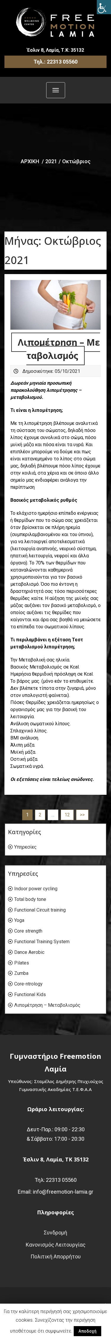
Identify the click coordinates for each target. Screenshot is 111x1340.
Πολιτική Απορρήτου (55, 1256)
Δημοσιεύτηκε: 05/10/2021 (51, 371)
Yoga (19, 920)
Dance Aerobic (29, 952)
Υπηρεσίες (25, 847)
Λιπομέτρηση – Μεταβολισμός (47, 1005)
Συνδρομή (55, 1232)
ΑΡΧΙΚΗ (30, 161)
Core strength (28, 931)
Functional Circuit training (40, 910)
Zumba (21, 973)
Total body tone (30, 899)
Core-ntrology (28, 984)
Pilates (21, 963)
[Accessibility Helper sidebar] (104, 7)
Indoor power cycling (35, 888)
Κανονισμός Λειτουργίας (56, 1245)
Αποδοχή (87, 1331)
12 (67, 815)
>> (82, 815)
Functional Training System (42, 941)
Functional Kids (30, 994)
